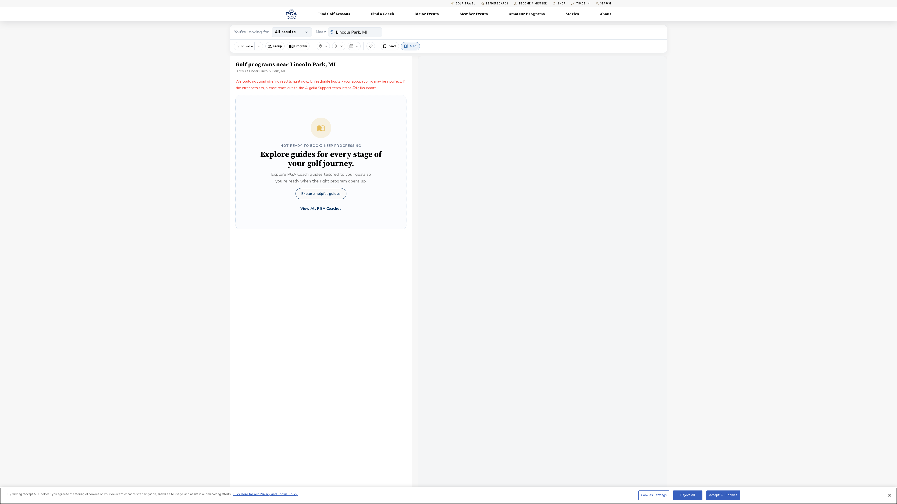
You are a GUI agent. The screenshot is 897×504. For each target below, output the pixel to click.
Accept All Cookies (723, 495)
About (605, 14)
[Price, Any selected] (338, 46)
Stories (572, 14)
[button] (275, 46)
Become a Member (533, 3)
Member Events (474, 14)
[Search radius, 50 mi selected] (323, 46)
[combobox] (355, 32)
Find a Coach (382, 14)
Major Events (427, 14)
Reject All (687, 495)
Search (605, 3)
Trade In (580, 3)
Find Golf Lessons (334, 14)
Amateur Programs (527, 14)
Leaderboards (497, 3)
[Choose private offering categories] (258, 46)
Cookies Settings (654, 495)
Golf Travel (465, 3)
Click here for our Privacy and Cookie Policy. (265, 494)
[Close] (889, 495)
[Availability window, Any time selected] (354, 46)
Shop (559, 3)
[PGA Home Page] (291, 14)
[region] (448, 495)
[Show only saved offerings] (371, 46)
